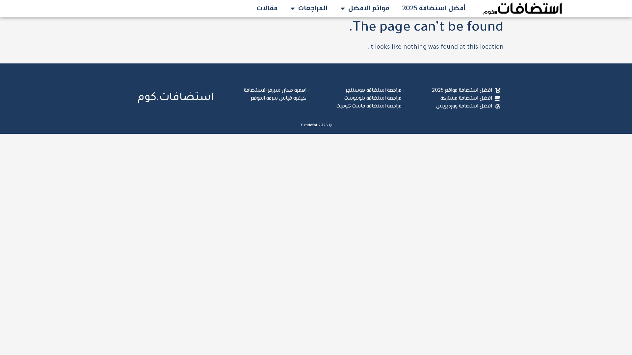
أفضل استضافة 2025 (433, 8)
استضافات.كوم (176, 98)
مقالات (267, 8)
